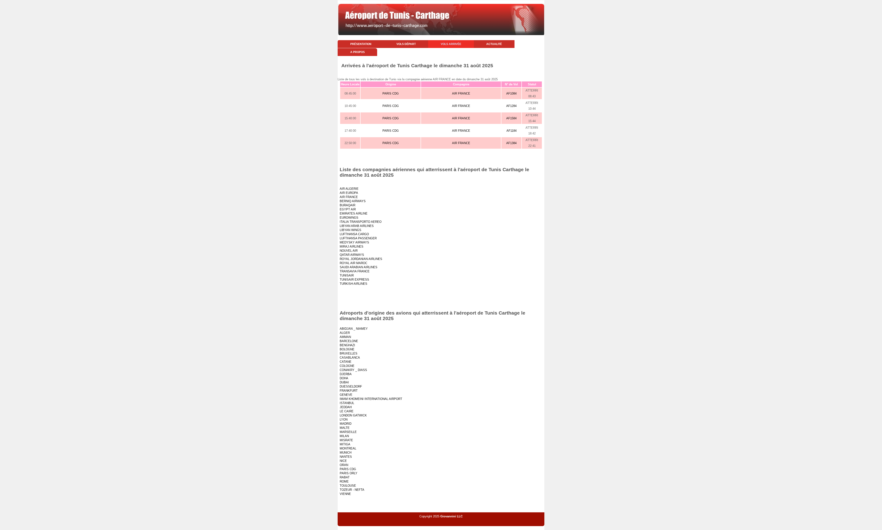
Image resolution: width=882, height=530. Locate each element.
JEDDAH (346, 407)
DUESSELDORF (351, 386)
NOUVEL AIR (349, 250)
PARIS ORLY (348, 473)
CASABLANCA (350, 357)
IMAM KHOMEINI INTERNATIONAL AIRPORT (371, 399)
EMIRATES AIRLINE (354, 213)
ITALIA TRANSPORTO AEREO (361, 221)
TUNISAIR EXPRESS (354, 279)
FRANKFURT (349, 390)
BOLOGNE (347, 349)
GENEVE (346, 394)
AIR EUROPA (349, 193)
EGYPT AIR (348, 209)
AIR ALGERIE (349, 188)
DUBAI (344, 382)
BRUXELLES (348, 353)
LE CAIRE (346, 411)
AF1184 (511, 130)
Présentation (360, 44)
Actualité (494, 44)
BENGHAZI (347, 345)
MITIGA (345, 444)
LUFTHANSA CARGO (354, 234)
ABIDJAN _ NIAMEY (354, 328)
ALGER (345, 333)
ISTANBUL (347, 403)
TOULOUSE (348, 485)
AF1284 (511, 106)
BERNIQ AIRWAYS (353, 201)
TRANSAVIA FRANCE (355, 271)
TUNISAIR (347, 275)
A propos (357, 52)
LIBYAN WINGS (350, 230)
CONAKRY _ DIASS (353, 370)
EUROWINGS (349, 217)
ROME (344, 481)
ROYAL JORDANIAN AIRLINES (361, 259)
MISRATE (346, 440)
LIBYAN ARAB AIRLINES (357, 226)
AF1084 (511, 93)
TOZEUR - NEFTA (352, 489)
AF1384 (511, 143)
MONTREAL (348, 448)
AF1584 (511, 118)
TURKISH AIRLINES (353, 283)
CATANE (345, 361)
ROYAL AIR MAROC (353, 263)
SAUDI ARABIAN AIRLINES (358, 267)
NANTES (346, 456)
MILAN (344, 436)
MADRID (345, 423)
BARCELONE (349, 341)
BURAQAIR (347, 205)
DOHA (344, 378)
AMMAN (345, 337)
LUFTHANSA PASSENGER (358, 238)
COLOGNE (347, 366)
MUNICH (345, 452)
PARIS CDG (390, 93)
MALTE (345, 428)
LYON (344, 419)
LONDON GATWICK (353, 415)
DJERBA (346, 374)
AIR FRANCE (461, 93)
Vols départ (406, 44)
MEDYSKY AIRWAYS (354, 242)
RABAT (345, 477)
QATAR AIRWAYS (352, 255)
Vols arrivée (451, 44)
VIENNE (345, 494)
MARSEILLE (348, 432)
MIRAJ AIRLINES (351, 246)
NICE (343, 461)
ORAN (344, 465)
